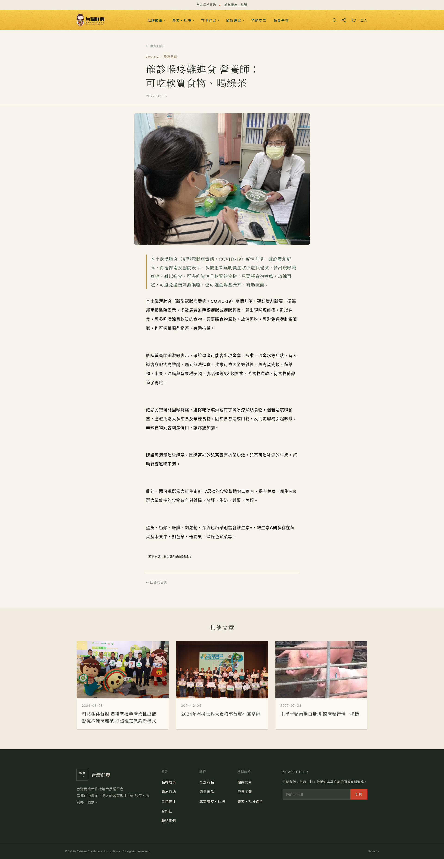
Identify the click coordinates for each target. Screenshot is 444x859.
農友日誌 (168, 791)
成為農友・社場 (235, 5)
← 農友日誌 (154, 46)
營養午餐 (281, 20)
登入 (363, 20)
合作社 (166, 811)
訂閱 (359, 794)
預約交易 (259, 20)
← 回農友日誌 (156, 582)
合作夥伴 (168, 801)
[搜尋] (334, 20)
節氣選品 (234, 20)
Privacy (373, 851)
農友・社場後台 (250, 801)
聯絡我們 (168, 820)
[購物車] (353, 20)
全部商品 (206, 782)
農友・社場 (182, 20)
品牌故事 (155, 20)
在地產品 (209, 20)
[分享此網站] (343, 20)
